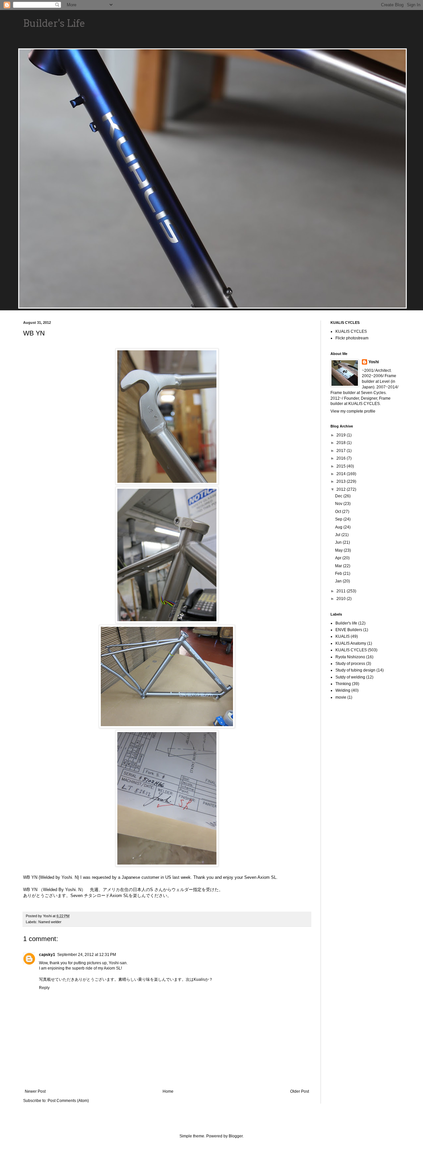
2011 (341, 591)
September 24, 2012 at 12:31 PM (86, 954)
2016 (341, 458)
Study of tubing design (355, 670)
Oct (338, 511)
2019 (341, 435)
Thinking (343, 683)
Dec (339, 496)
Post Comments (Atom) (68, 1100)
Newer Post (35, 1091)
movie (340, 697)
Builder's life (346, 623)
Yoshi (373, 362)
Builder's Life (54, 23)
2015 (341, 466)
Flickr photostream (351, 338)
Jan (339, 581)
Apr (338, 558)
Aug (339, 527)
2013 (341, 481)
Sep (339, 519)
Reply (44, 987)
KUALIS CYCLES (351, 331)
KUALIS (342, 636)
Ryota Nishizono (350, 657)
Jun (339, 542)
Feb (339, 573)
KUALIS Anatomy (350, 643)
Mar (339, 566)
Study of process (350, 663)
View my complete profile (352, 411)
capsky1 (47, 954)
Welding (342, 690)
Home (168, 1091)
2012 (341, 489)
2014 (341, 474)
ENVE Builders (348, 629)
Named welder (49, 922)
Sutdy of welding (350, 677)
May (339, 550)
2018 (341, 442)
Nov (339, 503)
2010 (341, 598)
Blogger (236, 1136)
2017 (341, 450)
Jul (338, 534)
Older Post (299, 1091)
